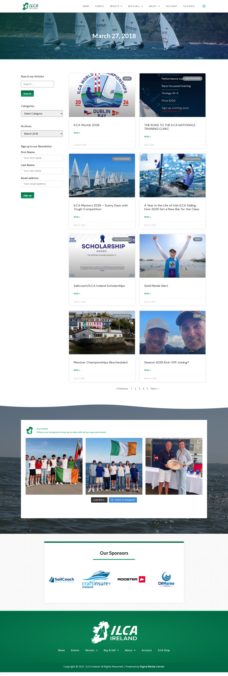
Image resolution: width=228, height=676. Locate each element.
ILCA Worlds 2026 (86, 125)
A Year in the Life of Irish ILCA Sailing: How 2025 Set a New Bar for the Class (171, 207)
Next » (155, 388)
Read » (77, 133)
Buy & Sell (134, 6)
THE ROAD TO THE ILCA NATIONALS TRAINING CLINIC (169, 127)
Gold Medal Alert (156, 286)
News (86, 6)
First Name (28, 152)
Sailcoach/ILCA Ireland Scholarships (100, 286)
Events (99, 6)
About (153, 6)
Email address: (30, 178)
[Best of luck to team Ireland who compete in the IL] (114, 466)
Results (114, 6)
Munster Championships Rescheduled (100, 362)
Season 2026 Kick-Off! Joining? (166, 362)
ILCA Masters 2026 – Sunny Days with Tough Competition (101, 207)
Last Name (28, 165)
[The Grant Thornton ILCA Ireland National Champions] (173, 466)
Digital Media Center (152, 666)
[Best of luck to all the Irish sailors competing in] (54, 466)
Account (171, 6)
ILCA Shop (189, 6)
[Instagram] (204, 6)
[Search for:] (37, 84)
